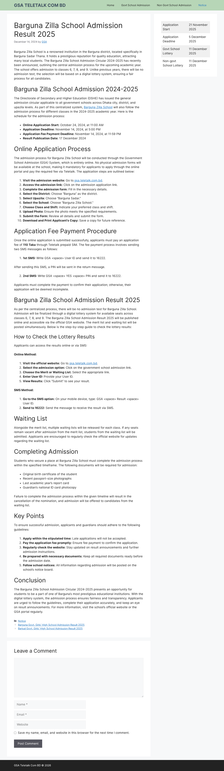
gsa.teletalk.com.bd (88, 180)
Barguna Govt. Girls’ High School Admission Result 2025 (51, 624)
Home (110, 5)
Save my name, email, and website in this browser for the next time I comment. (74, 732)
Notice (202, 5)
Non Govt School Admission (174, 5)
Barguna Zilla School (98, 107)
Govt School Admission (135, 5)
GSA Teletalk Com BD (40, 5)
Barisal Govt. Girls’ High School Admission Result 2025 (50, 628)
